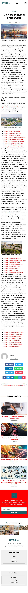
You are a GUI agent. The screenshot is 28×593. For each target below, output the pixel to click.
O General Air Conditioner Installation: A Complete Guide (14, 417)
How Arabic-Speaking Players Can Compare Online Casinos (14, 460)
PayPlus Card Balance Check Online (11, 107)
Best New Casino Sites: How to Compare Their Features (14, 438)
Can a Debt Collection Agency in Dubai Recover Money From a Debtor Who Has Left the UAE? (14, 482)
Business (14, 11)
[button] (17, 3)
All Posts (14, 358)
